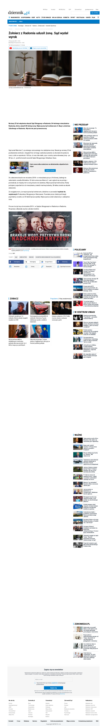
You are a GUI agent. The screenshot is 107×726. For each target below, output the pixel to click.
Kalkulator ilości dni (90, 705)
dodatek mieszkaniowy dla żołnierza (48, 257)
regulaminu (55, 683)
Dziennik (10, 29)
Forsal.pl (11, 709)
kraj (28, 29)
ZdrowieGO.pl (78, 9)
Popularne (54, 299)
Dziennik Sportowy (51, 26)
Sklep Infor (11, 714)
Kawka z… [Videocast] (38, 26)
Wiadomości (13, 21)
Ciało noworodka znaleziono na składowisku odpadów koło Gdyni (49, 165)
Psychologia (67, 712)
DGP (70, 9)
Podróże (30, 714)
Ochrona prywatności (56, 721)
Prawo (66, 703)
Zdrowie (30, 712)
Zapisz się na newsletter (39, 48)
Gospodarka (31, 707)
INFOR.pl (45, 9)
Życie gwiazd (49, 711)
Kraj (20, 21)
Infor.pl (10, 703)
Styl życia (66, 714)
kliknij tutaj (62, 693)
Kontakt (11, 721)
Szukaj (96, 13)
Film (47, 712)
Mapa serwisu (71, 721)
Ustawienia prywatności (85, 721)
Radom (31, 257)
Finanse (66, 705)
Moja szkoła (49, 709)
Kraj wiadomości (65, 299)
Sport (29, 711)
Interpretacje (12, 712)
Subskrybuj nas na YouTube (19, 48)
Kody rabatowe (49, 705)
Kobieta (47, 703)
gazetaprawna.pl (89, 9)
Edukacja (48, 707)
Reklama (26, 721)
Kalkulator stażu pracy (91, 707)
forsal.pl (53, 9)
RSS (97, 721)
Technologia (31, 705)
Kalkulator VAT (89, 709)
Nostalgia (20, 26)
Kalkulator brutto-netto (91, 712)
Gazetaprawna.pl (13, 705)
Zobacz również (50, 170)
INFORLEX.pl (62, 9)
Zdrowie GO (28, 26)
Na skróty (11, 700)
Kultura (47, 716)
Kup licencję (26, 250)
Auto (29, 703)
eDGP (10, 707)
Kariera (35, 721)
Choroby (66, 711)
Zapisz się (53, 688)
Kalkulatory (89, 700)
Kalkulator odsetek (90, 711)
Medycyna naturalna (69, 709)
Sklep (97, 9)
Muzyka (48, 714)
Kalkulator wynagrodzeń (92, 714)
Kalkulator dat (89, 703)
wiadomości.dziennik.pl (20, 29)
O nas (18, 721)
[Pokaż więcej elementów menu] (98, 17)
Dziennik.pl (31, 700)
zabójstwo (23, 257)
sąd (16, 257)
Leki (65, 707)
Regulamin (44, 721)
